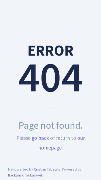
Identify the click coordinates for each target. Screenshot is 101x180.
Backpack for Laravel (25, 175)
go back (40, 138)
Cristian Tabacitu (47, 169)
